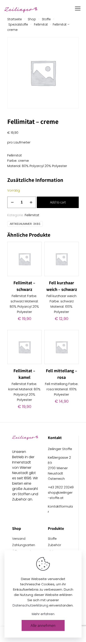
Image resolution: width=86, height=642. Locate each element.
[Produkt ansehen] (36, 247)
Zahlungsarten (23, 545)
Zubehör (54, 545)
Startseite (14, 19)
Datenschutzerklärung (30, 605)
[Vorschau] (36, 259)
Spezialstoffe (18, 24)
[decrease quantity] (12, 202)
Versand (18, 539)
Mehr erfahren (43, 614)
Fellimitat (41, 24)
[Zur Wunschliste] (36, 253)
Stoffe (46, 19)
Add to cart (58, 202)
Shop (32, 19)
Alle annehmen (43, 625)
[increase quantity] (31, 202)
